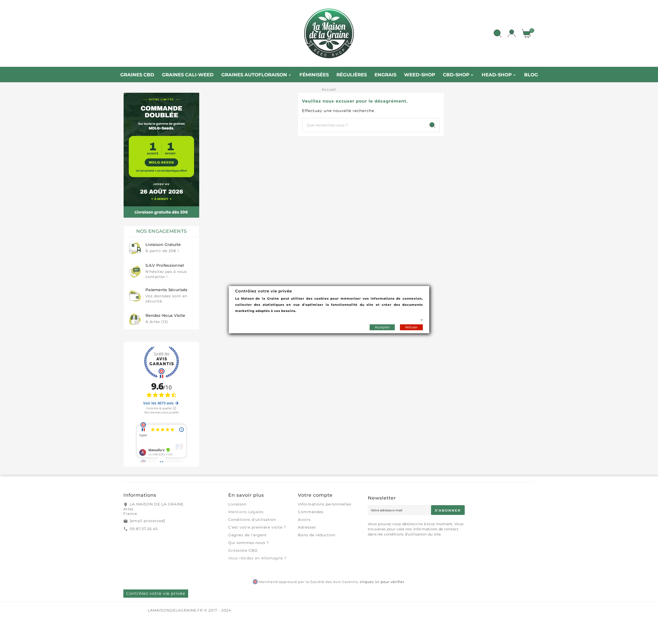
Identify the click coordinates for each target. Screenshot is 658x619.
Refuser (411, 327)
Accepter (382, 327)
